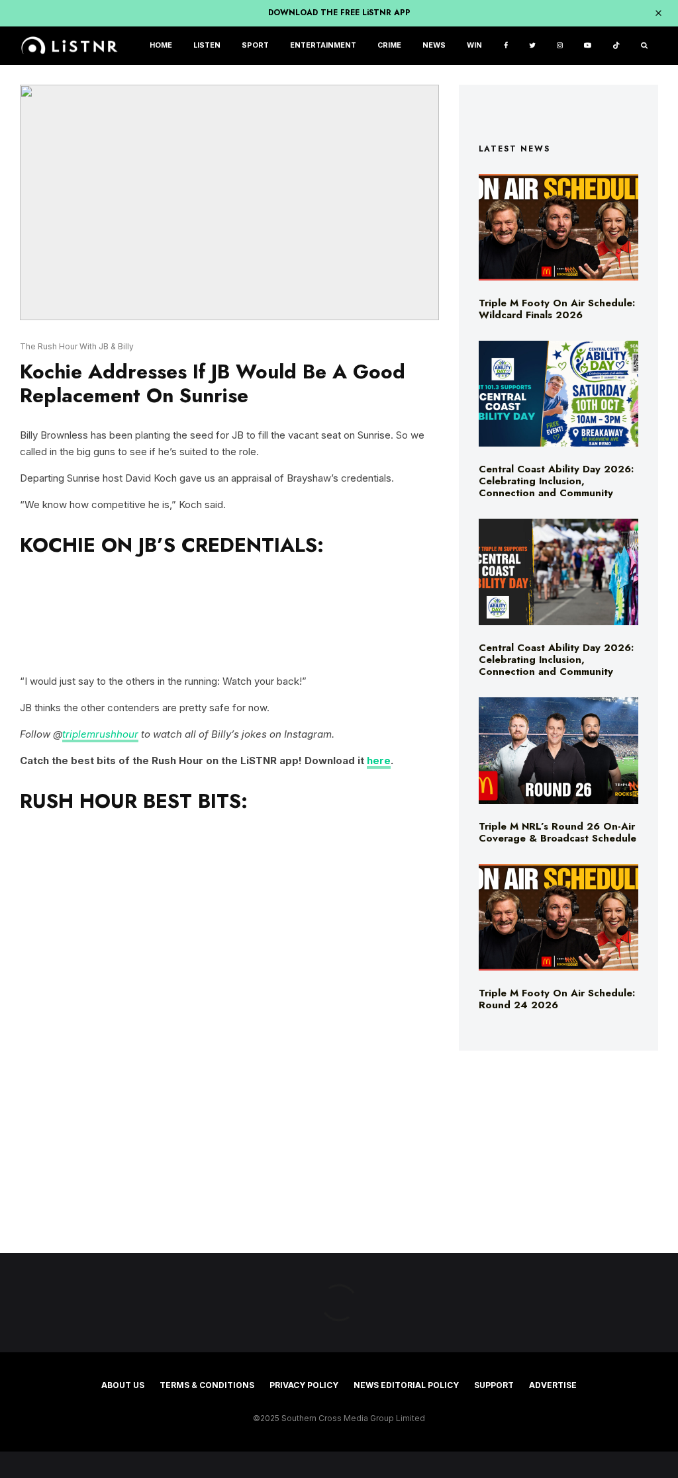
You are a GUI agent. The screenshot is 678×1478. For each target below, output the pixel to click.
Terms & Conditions (207, 1385)
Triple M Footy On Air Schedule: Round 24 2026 (557, 999)
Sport (255, 45)
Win (474, 45)
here (379, 760)
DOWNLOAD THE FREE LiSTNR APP (339, 13)
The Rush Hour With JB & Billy (77, 346)
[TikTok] (616, 45)
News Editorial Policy (406, 1385)
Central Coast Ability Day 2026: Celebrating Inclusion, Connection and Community (556, 481)
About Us (122, 1385)
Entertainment (323, 45)
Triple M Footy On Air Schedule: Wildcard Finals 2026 (557, 309)
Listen (206, 45)
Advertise (553, 1385)
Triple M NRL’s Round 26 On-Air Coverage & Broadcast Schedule (557, 832)
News (434, 45)
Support (494, 1385)
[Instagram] (560, 45)
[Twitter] (532, 45)
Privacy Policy (303, 1385)
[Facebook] (506, 45)
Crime (389, 45)
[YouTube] (588, 45)
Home (161, 45)
